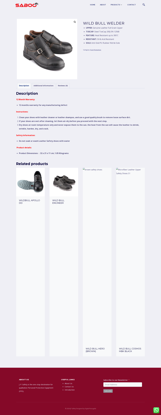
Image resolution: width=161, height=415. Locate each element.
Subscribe (108, 391)
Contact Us (69, 386)
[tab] (24, 85)
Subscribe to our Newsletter (115, 380)
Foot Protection (95, 50)
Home (92, 5)
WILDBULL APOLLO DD (29, 201)
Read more (30, 209)
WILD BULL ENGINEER (58, 201)
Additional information (43, 85)
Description (24, 85)
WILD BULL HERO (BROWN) (95, 350)
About (103, 5)
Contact (131, 5)
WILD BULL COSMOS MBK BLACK (130, 350)
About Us (68, 383)
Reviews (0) (63, 85)
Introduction (70, 390)
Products (115, 5)
